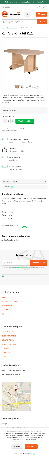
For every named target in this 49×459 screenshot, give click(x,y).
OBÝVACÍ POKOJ (8, 340)
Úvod (3, 28)
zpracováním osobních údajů (20, 267)
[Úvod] (11, 14)
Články (4, 314)
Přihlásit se (37, 263)
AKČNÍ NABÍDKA (8, 332)
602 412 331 (6, 7)
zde (34, 454)
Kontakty (5, 310)
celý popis (5, 103)
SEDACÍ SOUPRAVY (9, 344)
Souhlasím (31, 446)
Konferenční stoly (12, 28)
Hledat (42, 22)
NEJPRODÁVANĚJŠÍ (9, 336)
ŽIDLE (4, 357)
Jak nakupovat (7, 306)
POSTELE (5, 348)
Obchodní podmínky (9, 301)
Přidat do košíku (24, 121)
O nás (4, 297)
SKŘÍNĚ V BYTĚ (8, 353)
